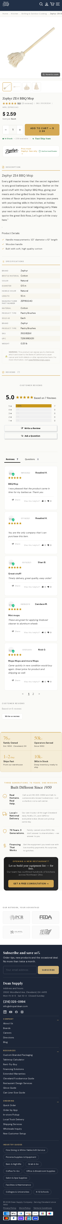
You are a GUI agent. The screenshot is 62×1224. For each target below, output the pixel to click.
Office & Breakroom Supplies (40, 1171)
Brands (6, 1028)
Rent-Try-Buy (10, 1064)
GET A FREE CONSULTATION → (31, 883)
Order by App (10, 1110)
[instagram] (22, 1012)
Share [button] (17, 500)
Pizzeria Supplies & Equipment (21, 1157)
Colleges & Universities (17, 1192)
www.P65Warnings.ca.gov (39, 360)
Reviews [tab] (10, 459)
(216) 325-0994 (14, 1002)
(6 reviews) (27, 103)
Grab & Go (33, 1164)
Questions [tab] (30, 459)
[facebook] (16, 1012)
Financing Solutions (13, 1069)
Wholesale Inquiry (12, 1128)
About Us (8, 1023)
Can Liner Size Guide (14, 1092)
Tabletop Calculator (13, 1059)
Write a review (12, 716)
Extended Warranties (14, 1073)
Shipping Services (12, 1124)
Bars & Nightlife (13, 1164)
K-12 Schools (42, 1192)
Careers (7, 1032)
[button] (44, 501)
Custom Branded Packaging (18, 1055)
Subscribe (48, 970)
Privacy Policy (9, 1208)
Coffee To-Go (13, 1171)
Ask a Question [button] (32, 435)
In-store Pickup (11, 1114)
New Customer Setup (14, 1133)
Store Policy (25, 1208)
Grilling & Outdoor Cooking (34, 14)
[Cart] (52, 4)
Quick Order (9, 1105)
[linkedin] (5, 1012)
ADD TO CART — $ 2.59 (42, 130)
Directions (8, 1037)
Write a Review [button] (32, 428)
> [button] (39, 694)
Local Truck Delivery (13, 1119)
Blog (5, 1042)
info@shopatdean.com (15, 1006)
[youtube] (10, 1012)
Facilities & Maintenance (18, 1185)
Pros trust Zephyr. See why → (29, 151)
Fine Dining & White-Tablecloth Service (25, 1150)
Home (5, 14)
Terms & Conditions (42, 1208)
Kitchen (14, 14)
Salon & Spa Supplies (16, 1178)
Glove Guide (9, 1087)
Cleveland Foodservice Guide (18, 1078)
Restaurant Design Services (17, 1083)
